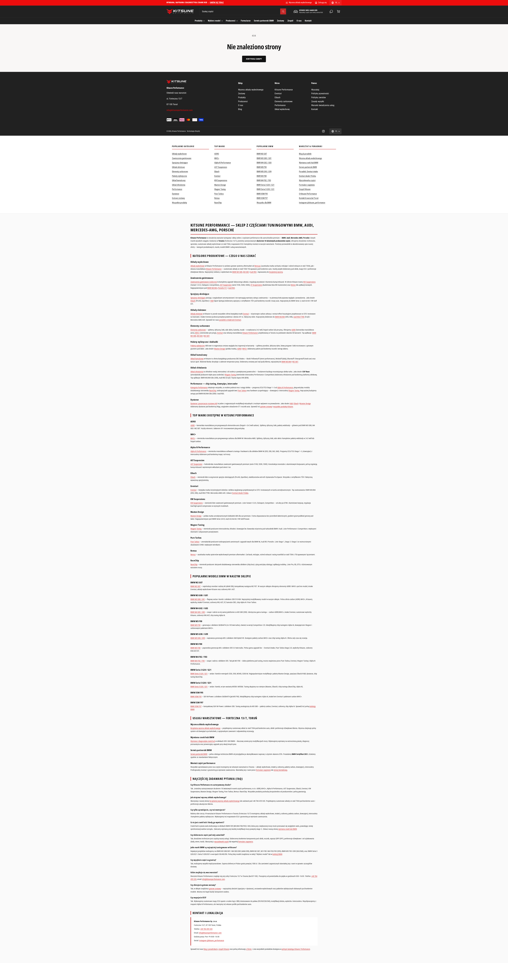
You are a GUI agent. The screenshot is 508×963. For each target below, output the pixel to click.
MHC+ (216, 158)
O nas (240, 105)
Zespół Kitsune (304, 189)
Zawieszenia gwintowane (181, 158)
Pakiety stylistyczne (179, 176)
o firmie (249, 949)
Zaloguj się (322, 2)
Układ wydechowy (282, 109)
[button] (338, 11)
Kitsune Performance (284, 89)
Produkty (198, 20)
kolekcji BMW (277, 854)
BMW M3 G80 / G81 (264, 158)
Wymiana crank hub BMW (308, 162)
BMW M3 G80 (237, 272)
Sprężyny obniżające (180, 162)
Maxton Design (220, 185)
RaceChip (218, 202)
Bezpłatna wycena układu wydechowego (205, 728)
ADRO (216, 154)
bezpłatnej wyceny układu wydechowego (225, 801)
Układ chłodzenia (178, 185)
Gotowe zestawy (178, 198)
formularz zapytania (263, 770)
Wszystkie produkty (179, 202)
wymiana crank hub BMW (287, 829)
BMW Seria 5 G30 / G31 (265, 189)
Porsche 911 (222, 288)
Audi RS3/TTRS (298, 317)
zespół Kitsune (223, 949)
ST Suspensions (256, 285)
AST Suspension (220, 167)
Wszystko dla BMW (264, 202)
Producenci (230, 20)
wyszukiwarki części (221, 842)
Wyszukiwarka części (307, 180)
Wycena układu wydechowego (300, 2)
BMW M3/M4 (212, 288)
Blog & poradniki (305, 154)
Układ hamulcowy (178, 180)
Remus (217, 198)
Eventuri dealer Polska (307, 176)
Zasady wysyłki (317, 101)
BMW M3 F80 (262, 176)
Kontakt (314, 109)
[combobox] (243, 11)
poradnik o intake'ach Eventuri (230, 320)
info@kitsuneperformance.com (213, 879)
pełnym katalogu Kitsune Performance (296, 949)
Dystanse (175, 194)
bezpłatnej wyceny (276, 272)
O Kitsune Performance (308, 194)
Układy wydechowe (179, 154)
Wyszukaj (315, 89)
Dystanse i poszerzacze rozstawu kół (203, 403)
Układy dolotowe (178, 167)
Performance (280, 105)
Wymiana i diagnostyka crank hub (202, 741)
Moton (293, 285)
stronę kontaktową (280, 770)
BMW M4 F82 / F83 (264, 180)
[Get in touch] (331, 11)
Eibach (277, 97)
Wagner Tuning (220, 189)
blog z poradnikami (210, 949)
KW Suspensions (220, 180)
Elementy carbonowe (283, 101)
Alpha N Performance (222, 162)
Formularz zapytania (307, 185)
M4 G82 (246, 272)
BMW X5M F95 (262, 194)
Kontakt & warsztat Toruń (308, 198)
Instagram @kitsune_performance (312, 202)
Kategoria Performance (199, 387)
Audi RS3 (253, 272)
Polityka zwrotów (318, 97)
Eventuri (278, 93)
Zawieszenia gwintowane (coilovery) (203, 282)
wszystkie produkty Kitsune (283, 407)
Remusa (257, 266)
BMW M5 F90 (262, 167)
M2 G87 (207, 336)
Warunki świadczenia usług (322, 105)
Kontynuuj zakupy (254, 59)
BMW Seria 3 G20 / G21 (265, 185)
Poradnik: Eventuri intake (308, 171)
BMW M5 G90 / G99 (264, 171)
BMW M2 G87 (262, 154)
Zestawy (241, 93)
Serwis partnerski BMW (308, 167)
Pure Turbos (219, 194)
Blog (240, 109)
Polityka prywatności (320, 93)
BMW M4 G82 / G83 (264, 162)
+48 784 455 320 (206, 929)
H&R (212, 301)
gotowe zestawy (266, 407)
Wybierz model (214, 20)
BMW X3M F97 (262, 198)
